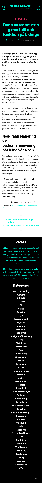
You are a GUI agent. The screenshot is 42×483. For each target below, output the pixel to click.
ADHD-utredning (21, 291)
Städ (21, 426)
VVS (21, 468)
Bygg (21, 308)
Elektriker (21, 329)
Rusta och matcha (21, 405)
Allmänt (21, 295)
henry (13, 40)
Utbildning (21, 450)
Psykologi (21, 388)
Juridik (21, 367)
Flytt (21, 340)
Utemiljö (21, 457)
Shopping (21, 416)
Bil (21, 305)
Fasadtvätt (21, 333)
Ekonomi (21, 326)
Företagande (20, 346)
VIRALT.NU (14, 478)
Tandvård (21, 443)
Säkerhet (21, 409)
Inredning (21, 364)
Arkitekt (21, 298)
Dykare (21, 322)
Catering (21, 312)
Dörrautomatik (21, 319)
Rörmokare (21, 402)
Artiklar (21, 301)
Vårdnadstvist (21, 464)
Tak (21, 436)
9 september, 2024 (29, 40)
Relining (21, 395)
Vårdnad (21, 461)
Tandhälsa (21, 440)
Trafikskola (21, 447)
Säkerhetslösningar (21, 412)
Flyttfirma (21, 343)
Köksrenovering (21, 371)
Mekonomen (21, 381)
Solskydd (21, 423)
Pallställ (21, 385)
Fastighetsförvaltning (21, 336)
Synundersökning (21, 433)
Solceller (21, 419)
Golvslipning (21, 353)
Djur (21, 315)
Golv (21, 350)
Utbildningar (21, 454)
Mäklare (21, 374)
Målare (21, 378)
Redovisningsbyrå (21, 391)
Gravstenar (21, 357)
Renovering (21, 19)
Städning (21, 430)
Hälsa (21, 360)
